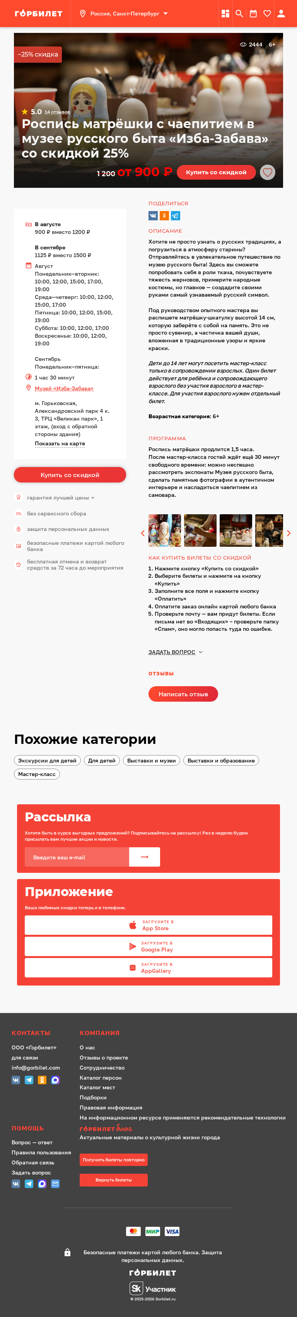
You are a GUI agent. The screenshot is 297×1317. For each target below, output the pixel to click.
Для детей (102, 760)
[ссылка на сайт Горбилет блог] (183, 1128)
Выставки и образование (221, 760)
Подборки (93, 1097)
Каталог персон (101, 1077)
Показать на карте (60, 443)
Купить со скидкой (216, 172)
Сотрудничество (102, 1067)
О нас (87, 1047)
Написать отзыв (183, 694)
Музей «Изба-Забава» (64, 388)
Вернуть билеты (114, 1180)
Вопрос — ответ (32, 1142)
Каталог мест (97, 1087)
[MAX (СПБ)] (55, 1081)
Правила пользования (41, 1152)
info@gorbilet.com (36, 1067)
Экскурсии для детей (47, 760)
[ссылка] (39, 13)
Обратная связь (33, 1162)
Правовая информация (111, 1107)
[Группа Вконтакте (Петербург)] (16, 1081)
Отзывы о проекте (104, 1057)
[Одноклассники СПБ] (42, 1081)
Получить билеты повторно (114, 1159)
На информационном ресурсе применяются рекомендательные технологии (183, 1117)
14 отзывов (57, 112)
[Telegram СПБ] (29, 1081)
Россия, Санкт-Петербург (124, 13)
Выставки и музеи (151, 760)
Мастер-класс (37, 774)
